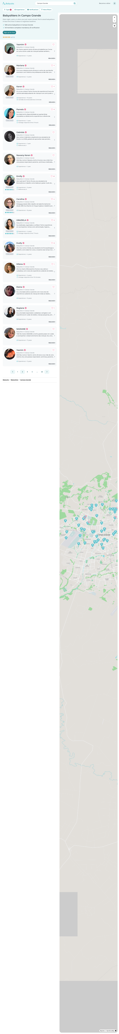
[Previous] (12, 372)
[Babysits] (8, 3)
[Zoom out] (114, 21)
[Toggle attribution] (116, 1031)
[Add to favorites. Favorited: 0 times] (53, 44)
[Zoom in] (114, 17)
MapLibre (102, 1030)
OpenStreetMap (110, 1030)
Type (8, 9)
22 (42, 372)
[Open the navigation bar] (114, 3)
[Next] (46, 372)
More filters (47, 9)
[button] (92, 507)
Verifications (33, 9)
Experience (20, 9)
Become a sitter (104, 3)
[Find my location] (114, 25)
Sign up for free (9, 32)
